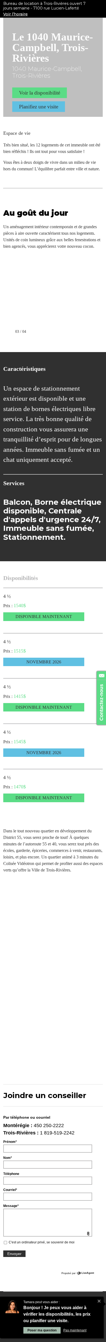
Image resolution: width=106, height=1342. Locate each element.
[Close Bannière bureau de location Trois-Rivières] (100, 6)
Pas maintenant (74, 1330)
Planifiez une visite (38, 106)
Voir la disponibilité (39, 93)
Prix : (8, 605)
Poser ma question (42, 1330)
